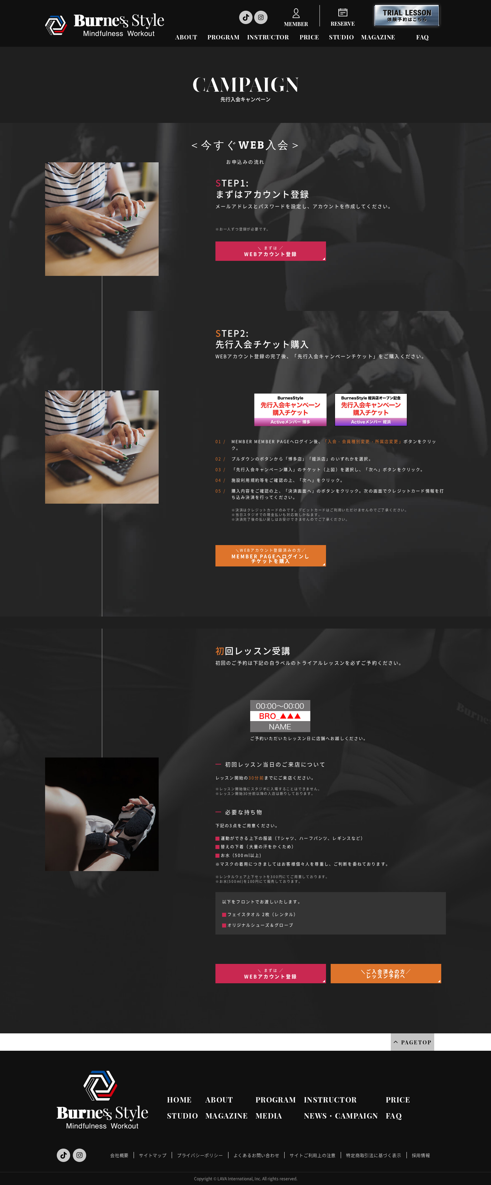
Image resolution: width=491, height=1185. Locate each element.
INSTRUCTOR (268, 37)
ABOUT (186, 37)
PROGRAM (223, 37)
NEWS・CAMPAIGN (341, 1116)
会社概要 (119, 1155)
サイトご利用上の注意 (313, 1155)
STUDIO (341, 37)
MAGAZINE (378, 37)
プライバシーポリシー (200, 1155)
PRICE (309, 37)
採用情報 (421, 1155)
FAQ (422, 37)
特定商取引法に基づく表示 (373, 1155)
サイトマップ (153, 1155)
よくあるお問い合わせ (256, 1155)
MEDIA (269, 1116)
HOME (179, 1099)
